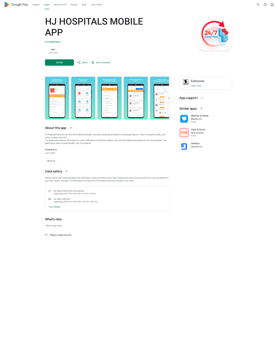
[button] (57, 98)
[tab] (36, 4)
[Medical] (51, 161)
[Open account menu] (272, 4)
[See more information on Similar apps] (201, 108)
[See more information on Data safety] (66, 171)
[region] (102, 51)
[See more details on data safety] (55, 206)
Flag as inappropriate (58, 235)
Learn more (58, 193)
